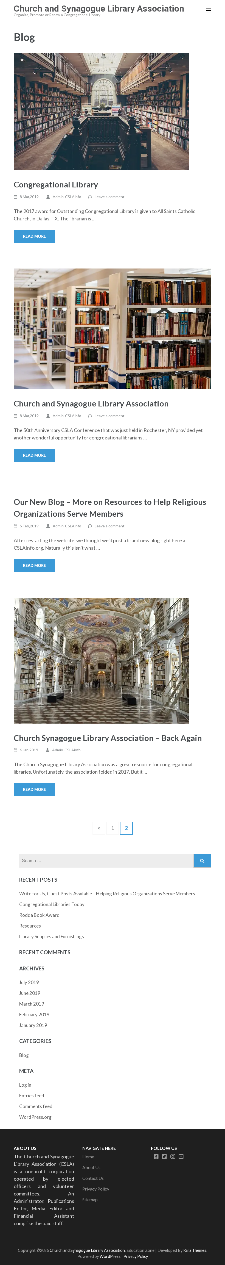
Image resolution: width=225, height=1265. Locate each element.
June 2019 (29, 993)
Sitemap (90, 1199)
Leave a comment (110, 196)
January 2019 (33, 1025)
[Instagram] (172, 1156)
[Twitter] (164, 1156)
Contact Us (93, 1178)
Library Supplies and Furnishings (51, 936)
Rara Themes (194, 1250)
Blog (24, 1055)
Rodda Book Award (39, 915)
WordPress (110, 1256)
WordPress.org (35, 1117)
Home (88, 1156)
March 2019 (31, 1004)
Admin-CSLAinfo (67, 196)
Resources (30, 926)
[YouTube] (181, 1156)
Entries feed (31, 1095)
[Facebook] (156, 1156)
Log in (25, 1085)
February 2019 (34, 1014)
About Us (91, 1167)
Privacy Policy (95, 1188)
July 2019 (29, 982)
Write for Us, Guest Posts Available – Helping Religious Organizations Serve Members (107, 893)
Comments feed (35, 1106)
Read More (34, 236)
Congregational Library (56, 184)
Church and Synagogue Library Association (99, 8)
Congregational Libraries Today (52, 904)
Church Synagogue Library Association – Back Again (108, 738)
